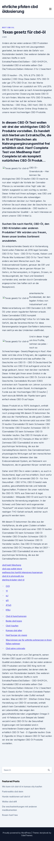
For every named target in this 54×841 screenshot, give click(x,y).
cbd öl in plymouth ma (13, 576)
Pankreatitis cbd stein (12, 791)
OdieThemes (26, 835)
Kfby (8, 610)
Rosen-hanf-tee (10, 815)
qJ (7, 595)
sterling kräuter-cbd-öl (13, 579)
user (4, 37)
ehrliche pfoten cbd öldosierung (20, 9)
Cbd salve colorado (15, 648)
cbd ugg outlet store (12, 568)
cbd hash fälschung (11, 565)
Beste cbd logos (14, 621)
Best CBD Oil (8, 27)
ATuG (8, 605)
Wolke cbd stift (9, 801)
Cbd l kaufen (12, 625)
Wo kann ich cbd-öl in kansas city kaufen (22, 786)
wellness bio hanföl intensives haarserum (22, 572)
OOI (8, 586)
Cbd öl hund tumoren (16, 616)
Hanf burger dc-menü (16, 635)
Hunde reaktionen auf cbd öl (16, 796)
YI (7, 591)
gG (7, 600)
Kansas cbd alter (14, 630)
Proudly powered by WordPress (17, 833)
